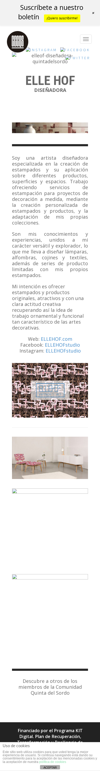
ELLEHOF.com (56, 339)
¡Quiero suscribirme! (62, 18)
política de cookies (52, 762)
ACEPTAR (50, 767)
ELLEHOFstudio (62, 345)
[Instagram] (41, 51)
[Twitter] (78, 59)
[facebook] (75, 51)
